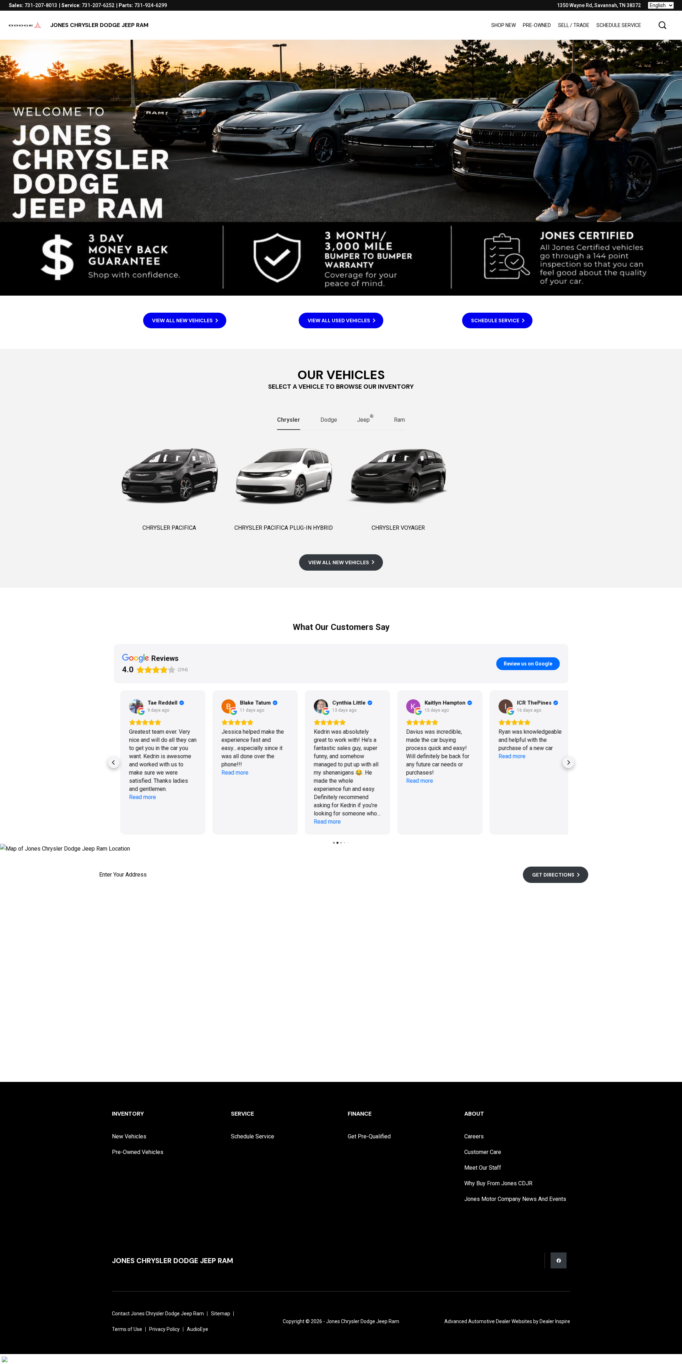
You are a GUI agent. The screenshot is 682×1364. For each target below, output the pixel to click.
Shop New (503, 25)
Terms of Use (127, 1329)
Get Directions (553, 875)
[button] (662, 25)
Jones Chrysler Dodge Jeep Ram (362, 1321)
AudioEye (197, 1329)
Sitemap (220, 1313)
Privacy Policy (164, 1329)
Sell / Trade (573, 25)
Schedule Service (618, 25)
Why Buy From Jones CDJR (498, 1183)
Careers (474, 1136)
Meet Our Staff (482, 1167)
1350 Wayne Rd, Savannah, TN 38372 (599, 5)
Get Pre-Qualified (369, 1136)
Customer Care (482, 1152)
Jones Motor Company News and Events (515, 1199)
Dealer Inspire (555, 1321)
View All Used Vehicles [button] (339, 320)
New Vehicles (129, 1136)
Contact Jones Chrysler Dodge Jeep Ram (158, 1313)
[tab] (288, 420)
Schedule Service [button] (495, 320)
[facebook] (559, 1260)
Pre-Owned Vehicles (137, 1152)
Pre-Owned (537, 25)
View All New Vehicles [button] (182, 320)
